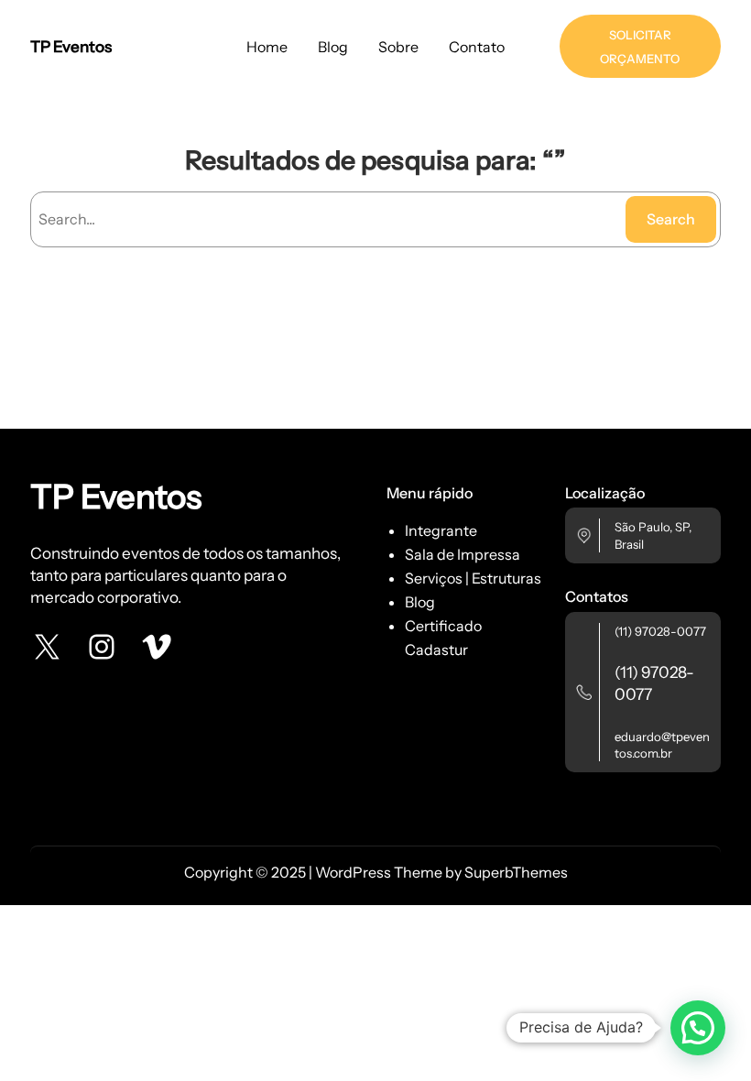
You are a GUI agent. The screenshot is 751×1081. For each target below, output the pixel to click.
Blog (420, 602)
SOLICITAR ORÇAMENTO (640, 46)
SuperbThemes (516, 872)
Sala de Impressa (462, 554)
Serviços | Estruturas (473, 578)
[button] (697, 1027)
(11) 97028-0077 (660, 631)
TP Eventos (71, 46)
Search (671, 219)
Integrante (441, 530)
